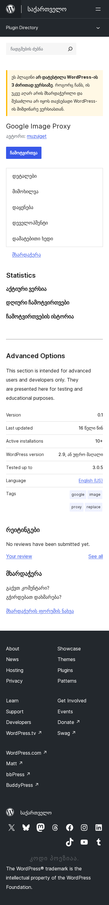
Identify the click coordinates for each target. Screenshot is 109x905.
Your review (19, 556)
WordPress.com (26, 753)
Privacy (14, 681)
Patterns (67, 681)
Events (65, 711)
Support (15, 711)
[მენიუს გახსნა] (99, 9)
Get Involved (72, 701)
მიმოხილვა (25, 191)
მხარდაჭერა (26, 255)
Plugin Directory (22, 27)
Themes (66, 659)
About (12, 649)
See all (95, 556)
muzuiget (37, 136)
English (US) (91, 480)
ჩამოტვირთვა (24, 152)
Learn (12, 701)
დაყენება (22, 207)
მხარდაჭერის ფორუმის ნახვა (40, 611)
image (95, 494)
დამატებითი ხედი (32, 238)
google (77, 494)
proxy (76, 507)
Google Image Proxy (38, 126)
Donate (69, 722)
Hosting (14, 670)
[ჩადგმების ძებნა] (70, 49)
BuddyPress (22, 785)
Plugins (65, 670)
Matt (14, 763)
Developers (18, 722)
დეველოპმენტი (30, 223)
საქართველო (36, 813)
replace (94, 507)
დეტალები (24, 176)
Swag (67, 733)
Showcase (69, 649)
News (12, 659)
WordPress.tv (24, 733)
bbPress (18, 774)
